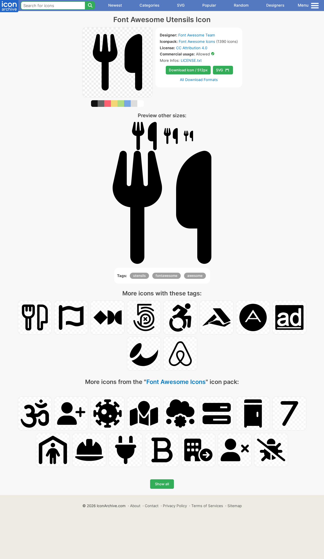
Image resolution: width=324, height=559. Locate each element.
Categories (149, 5)
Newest (115, 5)
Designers (275, 5)
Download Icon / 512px (188, 70)
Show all (162, 484)
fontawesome (166, 276)
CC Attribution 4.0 (191, 48)
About (135, 506)
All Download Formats (199, 79)
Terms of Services (207, 506)
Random (241, 5)
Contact (151, 506)
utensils (139, 276)
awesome (195, 276)
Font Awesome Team (196, 35)
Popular (209, 5)
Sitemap (234, 506)
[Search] (90, 5)
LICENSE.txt (191, 60)
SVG (181, 5)
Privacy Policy (175, 506)
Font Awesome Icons (197, 41)
